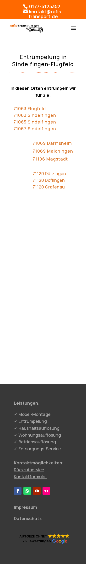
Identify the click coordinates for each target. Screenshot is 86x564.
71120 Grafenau (48, 187)
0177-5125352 (44, 6)
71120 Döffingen (48, 180)
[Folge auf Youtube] (37, 491)
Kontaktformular (30, 476)
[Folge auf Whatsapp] (27, 491)
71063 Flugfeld (29, 108)
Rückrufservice (29, 470)
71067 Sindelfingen (34, 128)
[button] (44, 539)
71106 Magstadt (50, 159)
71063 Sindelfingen (34, 115)
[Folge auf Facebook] (18, 491)
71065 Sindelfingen (34, 122)
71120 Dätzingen (49, 173)
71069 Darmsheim (52, 143)
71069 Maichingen (52, 151)
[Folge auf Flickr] (46, 491)
